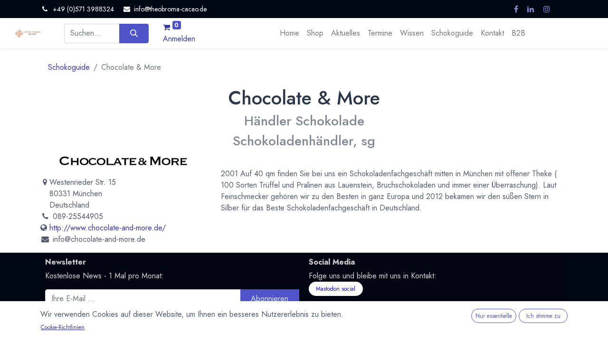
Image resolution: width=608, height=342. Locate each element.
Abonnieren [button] (269, 298)
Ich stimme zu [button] (543, 316)
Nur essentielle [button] (493, 316)
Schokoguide (69, 67)
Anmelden (179, 38)
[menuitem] (289, 33)
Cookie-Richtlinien (63, 327)
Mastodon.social (335, 289)
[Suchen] (133, 33)
